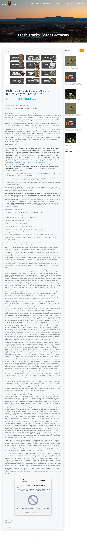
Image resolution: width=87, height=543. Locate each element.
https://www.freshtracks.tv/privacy (27, 442)
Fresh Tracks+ (80, 3)
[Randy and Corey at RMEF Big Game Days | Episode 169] (70, 138)
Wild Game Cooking (48, 3)
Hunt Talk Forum (69, 3)
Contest (12, 520)
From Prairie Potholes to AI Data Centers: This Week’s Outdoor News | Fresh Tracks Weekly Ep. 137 (73, 85)
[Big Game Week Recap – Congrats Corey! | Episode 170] (70, 94)
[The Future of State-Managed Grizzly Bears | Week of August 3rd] (70, 123)
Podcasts (58, 3)
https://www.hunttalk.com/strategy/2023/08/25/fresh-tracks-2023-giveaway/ (25, 162)
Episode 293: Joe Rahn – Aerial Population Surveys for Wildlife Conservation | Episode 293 (72, 68)
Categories (68, 149)
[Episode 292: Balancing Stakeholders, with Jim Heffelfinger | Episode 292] (70, 108)
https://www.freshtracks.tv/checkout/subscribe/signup (27, 180)
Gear (32, 3)
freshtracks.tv (27, 99)
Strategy (38, 3)
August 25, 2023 (8, 51)
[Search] (82, 50)
